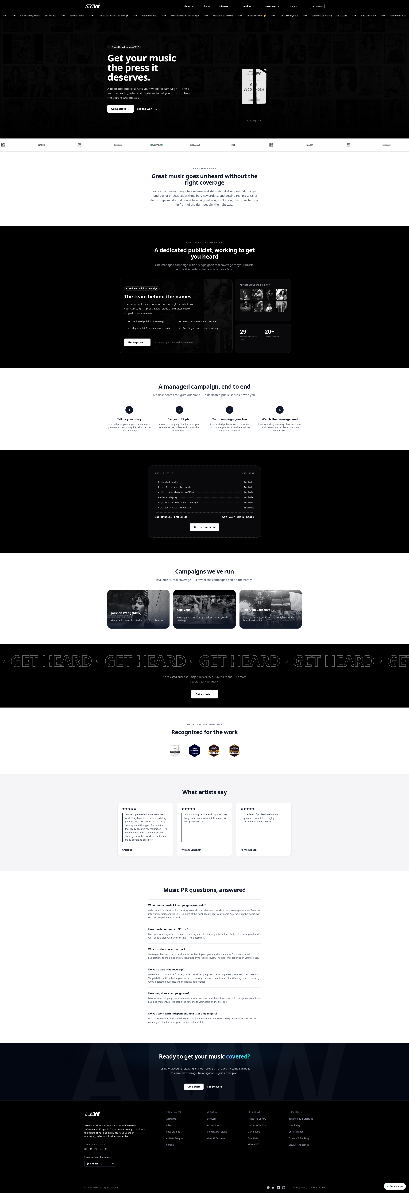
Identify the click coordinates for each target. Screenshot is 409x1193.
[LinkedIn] (278, 1187)
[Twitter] (273, 1187)
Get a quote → (204, 527)
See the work (147, 109)
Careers (170, 1144)
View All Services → (217, 1138)
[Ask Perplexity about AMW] (96, 1149)
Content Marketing (217, 1131)
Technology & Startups (301, 1118)
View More (253, 1143)
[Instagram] (283, 1187)
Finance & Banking (299, 1138)
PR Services (213, 1125)
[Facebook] (268, 1187)
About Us (171, 1118)
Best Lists (253, 1138)
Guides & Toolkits (257, 1125)
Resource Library (257, 1118)
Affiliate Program (175, 1138)
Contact (293, 6)
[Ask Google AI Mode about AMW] (101, 1149)
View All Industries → (300, 1144)
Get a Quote (317, 6)
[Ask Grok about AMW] (106, 1149)
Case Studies (173, 1131)
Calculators (254, 1131)
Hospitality (294, 1125)
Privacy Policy (300, 1187)
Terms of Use (318, 1187)
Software (211, 1118)
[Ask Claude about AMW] (90, 1149)
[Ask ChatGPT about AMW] (85, 1149)
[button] (175, 316)
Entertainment (296, 1131)
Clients (206, 6)
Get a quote (120, 109)
